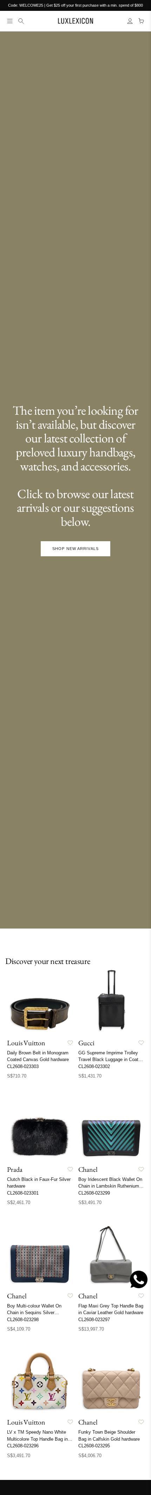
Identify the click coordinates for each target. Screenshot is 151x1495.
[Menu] (10, 21)
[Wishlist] (70, 1043)
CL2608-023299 (94, 1193)
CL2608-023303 (23, 1066)
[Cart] (141, 21)
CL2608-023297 (94, 1319)
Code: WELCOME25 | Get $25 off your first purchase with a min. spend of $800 (75, 5)
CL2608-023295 (94, 1445)
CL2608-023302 (94, 1066)
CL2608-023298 (23, 1319)
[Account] (130, 21)
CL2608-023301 (23, 1193)
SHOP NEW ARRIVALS (75, 548)
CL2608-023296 (23, 1445)
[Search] (21, 21)
